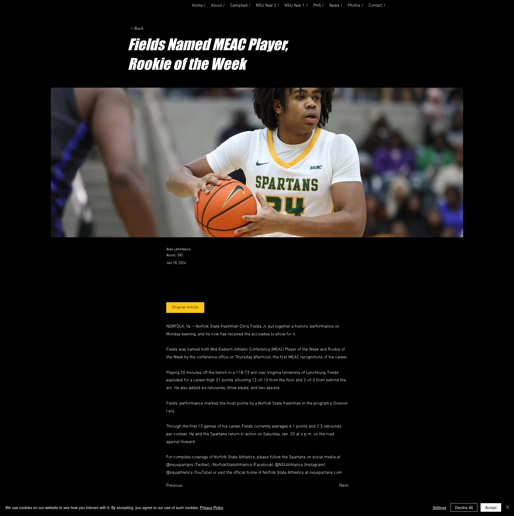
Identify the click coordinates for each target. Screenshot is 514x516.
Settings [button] (439, 507)
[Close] (507, 507)
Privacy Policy (211, 507)
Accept (491, 507)
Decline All (464, 507)
